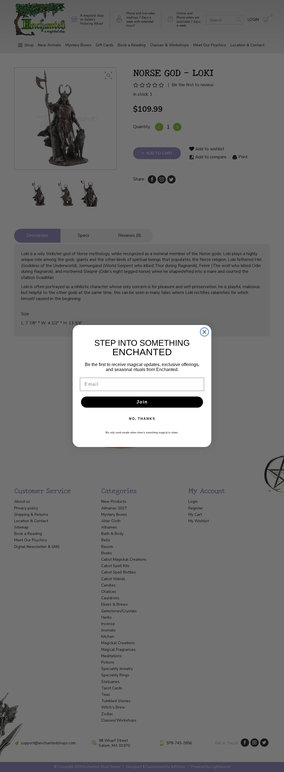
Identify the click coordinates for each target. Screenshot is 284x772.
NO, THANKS (142, 419)
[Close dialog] (204, 332)
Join (142, 402)
